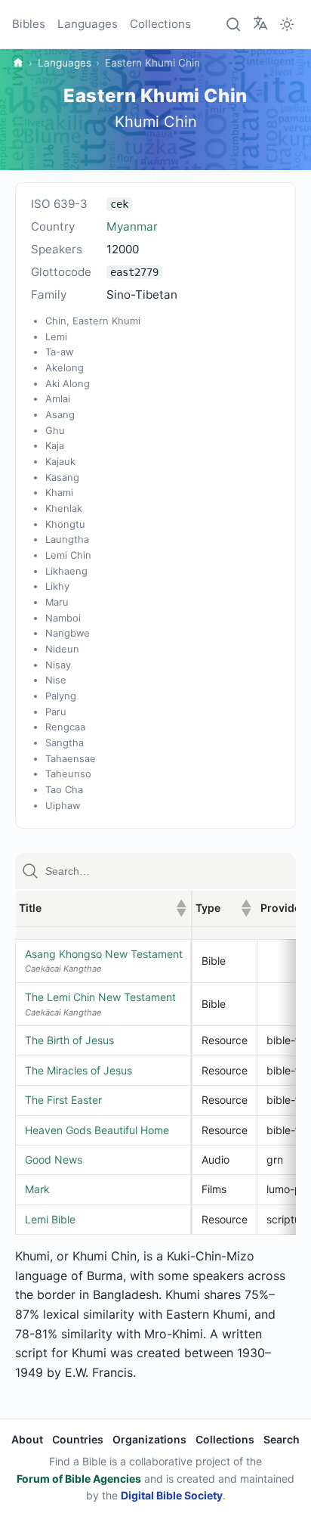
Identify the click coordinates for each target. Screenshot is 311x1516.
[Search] (234, 24)
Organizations (149, 1439)
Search (281, 1439)
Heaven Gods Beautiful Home (97, 1130)
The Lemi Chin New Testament (100, 997)
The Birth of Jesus (69, 1040)
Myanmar (132, 226)
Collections (160, 24)
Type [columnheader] (223, 908)
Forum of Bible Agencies (79, 1478)
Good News (53, 1159)
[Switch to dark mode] (287, 24)
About (27, 1439)
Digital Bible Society (172, 1495)
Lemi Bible (50, 1219)
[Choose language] (260, 23)
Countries (77, 1439)
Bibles (28, 24)
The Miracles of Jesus (78, 1070)
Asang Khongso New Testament (104, 953)
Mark (37, 1189)
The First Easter (63, 1099)
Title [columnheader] (102, 908)
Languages (87, 24)
